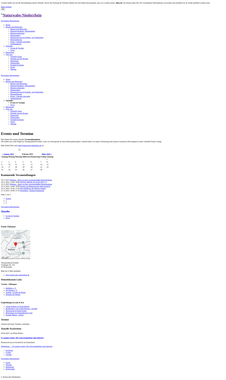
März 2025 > (47, 154)
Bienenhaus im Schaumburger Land (19, 313)
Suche (12, 67)
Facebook (9, 350)
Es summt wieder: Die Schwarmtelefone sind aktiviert (22, 338)
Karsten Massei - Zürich (15, 315)
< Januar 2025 (8, 154)
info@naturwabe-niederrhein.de (17, 275)
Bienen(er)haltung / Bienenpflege (22, 31)
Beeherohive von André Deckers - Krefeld (21, 309)
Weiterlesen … (26, 346)
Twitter (8, 353)
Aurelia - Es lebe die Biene (16, 292)
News (12, 50)
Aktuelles (9, 46)
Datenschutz (15, 63)
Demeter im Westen (13, 295)
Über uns (9, 55)
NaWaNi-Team (16, 57)
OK (3, 9)
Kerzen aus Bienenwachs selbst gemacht (35, 186)
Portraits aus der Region (19, 59)
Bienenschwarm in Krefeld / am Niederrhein (26, 38)
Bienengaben (15, 35)
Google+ (9, 355)
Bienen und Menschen (14, 27)
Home (8, 25)
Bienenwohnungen (17, 33)
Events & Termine (17, 48)
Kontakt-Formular (17, 65)
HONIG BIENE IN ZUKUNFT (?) (33, 182)
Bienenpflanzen (16, 40)
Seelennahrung (15, 44)
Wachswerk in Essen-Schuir (16, 311)
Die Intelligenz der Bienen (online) (33, 188)
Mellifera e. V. (11, 288)
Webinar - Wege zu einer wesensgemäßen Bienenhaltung (31, 180)
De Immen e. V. (11, 290)
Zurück (8, 199)
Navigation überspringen (10, 21)
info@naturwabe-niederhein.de (29, 146)
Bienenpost (10, 52)
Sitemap (13, 69)
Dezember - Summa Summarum (32, 191)
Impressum (14, 61)
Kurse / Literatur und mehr (20, 42)
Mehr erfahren (6, 7)
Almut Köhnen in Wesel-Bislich (17, 307)
